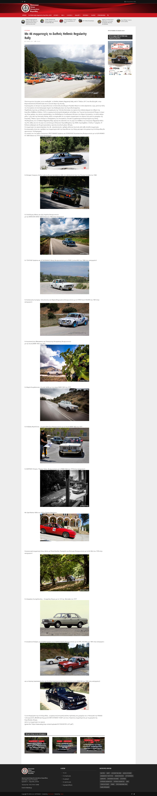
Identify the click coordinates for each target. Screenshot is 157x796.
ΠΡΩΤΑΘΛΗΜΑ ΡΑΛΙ (121, 784)
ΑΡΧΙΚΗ (24, 15)
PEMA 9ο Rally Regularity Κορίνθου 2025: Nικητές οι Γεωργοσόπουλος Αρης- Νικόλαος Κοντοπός (32, 22)
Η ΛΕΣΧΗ (69, 15)
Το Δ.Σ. (65, 773)
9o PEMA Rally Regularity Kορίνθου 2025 (40, 15)
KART (108, 773)
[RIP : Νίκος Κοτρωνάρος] (80, 21)
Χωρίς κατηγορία (104, 787)
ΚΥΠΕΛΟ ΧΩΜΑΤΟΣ (119, 781)
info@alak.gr (28, 787)
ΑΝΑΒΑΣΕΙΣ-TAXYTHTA (106, 776)
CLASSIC (93, 15)
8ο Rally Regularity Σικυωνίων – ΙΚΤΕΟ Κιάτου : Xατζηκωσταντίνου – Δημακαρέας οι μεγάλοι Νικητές (92, 746)
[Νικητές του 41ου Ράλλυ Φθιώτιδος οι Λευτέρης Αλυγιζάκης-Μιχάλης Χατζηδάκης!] (99, 22)
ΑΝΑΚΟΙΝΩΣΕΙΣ (119, 776)
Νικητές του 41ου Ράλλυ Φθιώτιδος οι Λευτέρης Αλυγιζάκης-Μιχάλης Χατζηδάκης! (107, 22)
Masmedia (50, 794)
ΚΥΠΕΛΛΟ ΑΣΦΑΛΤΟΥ (106, 781)
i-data (61, 794)
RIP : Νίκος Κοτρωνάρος (88, 20)
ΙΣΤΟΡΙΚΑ (27, 30)
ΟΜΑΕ (112, 784)
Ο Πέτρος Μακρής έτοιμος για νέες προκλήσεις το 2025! (70, 21)
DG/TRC (102, 773)
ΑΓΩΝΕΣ (56, 15)
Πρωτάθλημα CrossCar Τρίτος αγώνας (126, 20)
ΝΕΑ (62, 15)
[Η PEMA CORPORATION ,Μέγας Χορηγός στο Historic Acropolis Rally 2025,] (42, 21)
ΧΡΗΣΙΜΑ (85, 15)
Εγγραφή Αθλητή (67, 785)
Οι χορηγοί (66, 779)
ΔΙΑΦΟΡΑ (103, 778)
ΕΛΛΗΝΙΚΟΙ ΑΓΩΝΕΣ (113, 778)
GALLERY (77, 15)
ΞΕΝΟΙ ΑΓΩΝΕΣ (67, 741)
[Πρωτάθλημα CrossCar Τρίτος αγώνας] (118, 21)
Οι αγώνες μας (67, 782)
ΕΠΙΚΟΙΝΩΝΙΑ (101, 15)
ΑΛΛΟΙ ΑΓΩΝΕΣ (127, 773)
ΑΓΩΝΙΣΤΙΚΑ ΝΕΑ (33, 741)
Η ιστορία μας (67, 776)
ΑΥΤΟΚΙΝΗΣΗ (129, 776)
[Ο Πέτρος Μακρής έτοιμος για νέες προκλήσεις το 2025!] (61, 21)
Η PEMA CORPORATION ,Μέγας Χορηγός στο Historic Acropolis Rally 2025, (51, 21)
